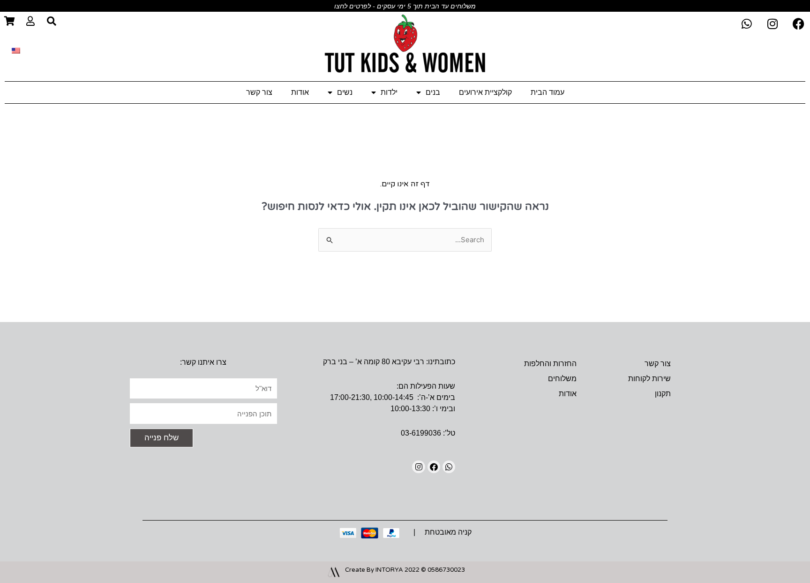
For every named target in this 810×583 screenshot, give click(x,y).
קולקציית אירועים (485, 92)
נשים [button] (344, 92)
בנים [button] (433, 92)
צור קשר (259, 92)
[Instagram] (418, 466)
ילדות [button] (389, 92)
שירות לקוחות (649, 379)
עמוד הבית (547, 92)
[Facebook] (434, 466)
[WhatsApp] (448, 466)
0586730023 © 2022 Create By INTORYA (405, 570)
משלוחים (562, 379)
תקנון (663, 394)
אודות (300, 92)
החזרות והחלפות (550, 364)
